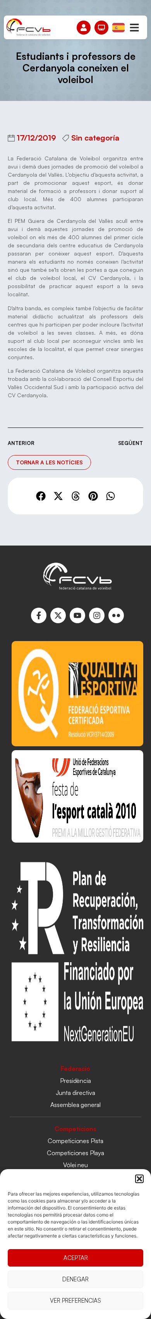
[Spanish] (118, 27)
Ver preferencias (75, 1300)
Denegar (75, 1279)
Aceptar (75, 1258)
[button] (139, 1179)
